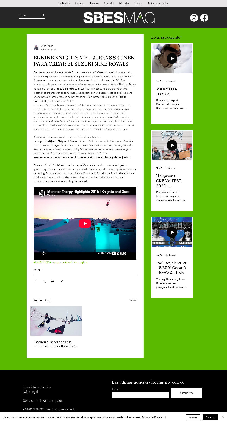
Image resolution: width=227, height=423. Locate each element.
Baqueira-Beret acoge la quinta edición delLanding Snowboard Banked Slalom (55, 344)
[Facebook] (204, 18)
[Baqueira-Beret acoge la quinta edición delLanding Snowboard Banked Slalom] (56, 321)
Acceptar (210, 417)
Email (115, 388)
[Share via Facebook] (35, 281)
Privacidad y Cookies (37, 387)
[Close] (223, 417)
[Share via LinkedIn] (52, 281)
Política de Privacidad (154, 417)
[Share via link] (61, 281)
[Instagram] (194, 18)
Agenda (38, 269)
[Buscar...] (43, 15)
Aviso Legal (30, 392)
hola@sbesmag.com (50, 400)
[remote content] (85, 223)
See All (133, 299)
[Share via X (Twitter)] (44, 281)
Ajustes (193, 417)
